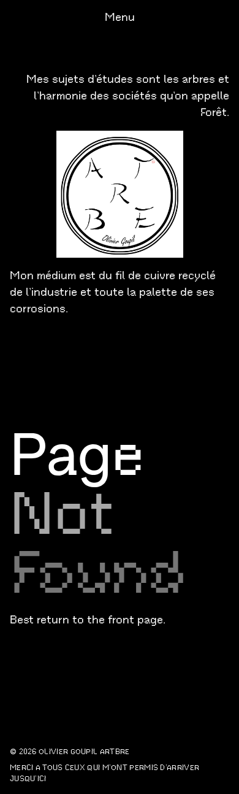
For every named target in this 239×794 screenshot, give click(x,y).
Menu (120, 17)
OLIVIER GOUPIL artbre (84, 751)
